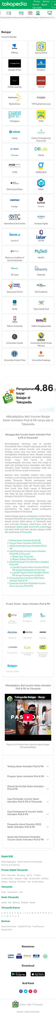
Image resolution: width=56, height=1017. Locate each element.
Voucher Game (7, 879)
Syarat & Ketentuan (8, 926)
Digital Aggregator (8, 862)
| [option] (28, 1012)
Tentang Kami (12, 892)
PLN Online (21, 882)
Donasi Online (34, 879)
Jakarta (4, 903)
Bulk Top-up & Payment (10, 865)
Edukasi (4, 882)
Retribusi (45, 879)
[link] (14, 5)
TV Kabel (37, 875)
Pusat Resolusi (38, 926)
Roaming (12, 882)
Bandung (16, 903)
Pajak (25, 879)
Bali (9, 903)
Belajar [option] (6, 32)
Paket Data (11, 875)
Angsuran (18, 879)
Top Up (29, 875)
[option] (28, 508)
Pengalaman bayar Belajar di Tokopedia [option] (25, 395)
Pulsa (3, 875)
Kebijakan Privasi (24, 926)
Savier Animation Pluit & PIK (29, 540)
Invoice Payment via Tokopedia (29, 862)
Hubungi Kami (6, 930)
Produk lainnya (37, 882)
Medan (32, 903)
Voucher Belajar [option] (9, 37)
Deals (3, 892)
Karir (21, 892)
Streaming (21, 875)
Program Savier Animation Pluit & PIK (25, 543)
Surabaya (24, 903)
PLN (29, 882)
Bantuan (20, 1012)
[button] (15, 49)
